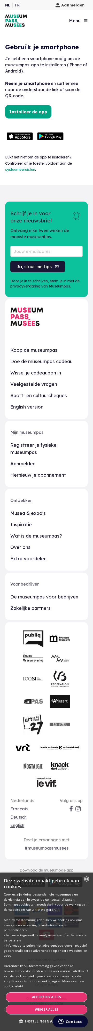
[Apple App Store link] (20, 136)
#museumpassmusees (46, 848)
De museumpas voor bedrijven (44, 597)
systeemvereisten (20, 169)
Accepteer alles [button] (46, 997)
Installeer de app (28, 111)
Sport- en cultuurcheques (38, 395)
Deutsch (18, 817)
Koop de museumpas (33, 350)
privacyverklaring (25, 286)
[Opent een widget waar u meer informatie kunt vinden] (70, 1022)
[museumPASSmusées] (16, 20)
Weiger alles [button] (46, 1009)
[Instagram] (78, 809)
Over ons (20, 547)
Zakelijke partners (30, 608)
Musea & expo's (28, 513)
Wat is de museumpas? (36, 536)
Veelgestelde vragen (33, 384)
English (17, 825)
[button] (46, 1021)
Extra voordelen (28, 559)
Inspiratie (21, 525)
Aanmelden (73, 5)
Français (19, 808)
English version (26, 407)
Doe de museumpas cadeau (41, 361)
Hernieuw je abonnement (38, 475)
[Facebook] (71, 809)
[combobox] (86, 879)
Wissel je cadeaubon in (35, 373)
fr (17, 5)
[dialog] (46, 952)
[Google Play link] (50, 136)
